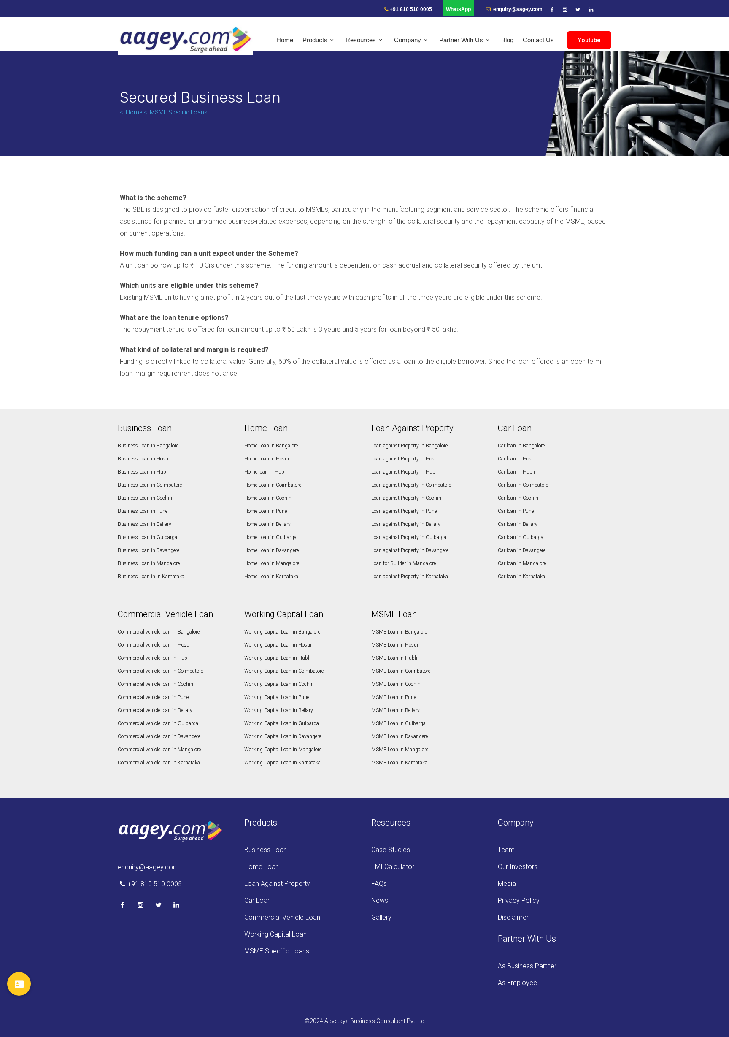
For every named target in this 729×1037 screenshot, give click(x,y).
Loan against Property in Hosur (405, 459)
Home (134, 112)
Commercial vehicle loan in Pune (153, 697)
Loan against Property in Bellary (405, 524)
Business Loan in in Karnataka (151, 576)
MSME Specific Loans (179, 112)
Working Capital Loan (275, 934)
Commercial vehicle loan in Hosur (154, 645)
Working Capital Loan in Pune (276, 697)
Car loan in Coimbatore (523, 485)
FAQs (379, 884)
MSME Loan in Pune (393, 697)
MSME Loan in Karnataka (399, 763)
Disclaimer (513, 917)
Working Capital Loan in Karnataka (282, 763)
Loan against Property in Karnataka (409, 576)
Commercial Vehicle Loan (282, 917)
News (379, 900)
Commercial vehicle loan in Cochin (155, 684)
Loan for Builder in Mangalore (403, 563)
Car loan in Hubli (516, 472)
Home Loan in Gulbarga (270, 537)
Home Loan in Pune (265, 511)
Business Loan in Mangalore (149, 563)
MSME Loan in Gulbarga (398, 723)
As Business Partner (527, 966)
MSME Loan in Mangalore (399, 750)
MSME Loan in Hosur (394, 645)
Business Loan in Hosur (144, 459)
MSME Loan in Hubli (394, 658)
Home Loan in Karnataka (271, 576)
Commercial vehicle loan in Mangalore (159, 750)
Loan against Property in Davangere (409, 550)
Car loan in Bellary (517, 524)
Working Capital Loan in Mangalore (282, 750)
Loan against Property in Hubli (404, 472)
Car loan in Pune (516, 511)
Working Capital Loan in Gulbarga (281, 723)
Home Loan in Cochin (268, 498)
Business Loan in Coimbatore (150, 485)
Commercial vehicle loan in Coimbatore (160, 671)
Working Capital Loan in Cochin (279, 684)
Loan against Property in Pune (404, 511)
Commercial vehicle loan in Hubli (154, 658)
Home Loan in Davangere (271, 550)
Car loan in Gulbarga (520, 537)
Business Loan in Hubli (143, 472)
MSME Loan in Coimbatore (400, 671)
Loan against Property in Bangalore (409, 446)
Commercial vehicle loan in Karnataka (159, 763)
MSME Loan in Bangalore (399, 632)
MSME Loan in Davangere (399, 736)
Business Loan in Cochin (145, 498)
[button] (19, 984)
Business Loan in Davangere (148, 550)
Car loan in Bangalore (521, 446)
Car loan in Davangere (521, 550)
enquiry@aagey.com (517, 9)
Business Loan (265, 850)
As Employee (517, 983)
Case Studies (390, 850)
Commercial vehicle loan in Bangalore (159, 632)
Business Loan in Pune (142, 511)
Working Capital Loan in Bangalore (282, 632)
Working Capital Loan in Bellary (278, 710)
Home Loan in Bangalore (271, 446)
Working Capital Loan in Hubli (277, 658)
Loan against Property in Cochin (406, 498)
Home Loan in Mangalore (271, 563)
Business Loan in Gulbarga (147, 537)
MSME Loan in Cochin (396, 684)
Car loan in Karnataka (521, 576)
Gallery (381, 917)
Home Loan (261, 867)
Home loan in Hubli (265, 472)
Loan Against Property (277, 884)
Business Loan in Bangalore (148, 446)
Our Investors (517, 867)
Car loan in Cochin (518, 498)
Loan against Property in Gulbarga (408, 537)
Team (506, 850)
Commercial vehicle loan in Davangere (159, 736)
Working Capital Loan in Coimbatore (284, 671)
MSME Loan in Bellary (395, 710)
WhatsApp (458, 9)
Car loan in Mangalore (522, 563)
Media (507, 884)
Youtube (589, 40)
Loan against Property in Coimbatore (411, 485)
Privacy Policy (519, 900)
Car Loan (257, 900)
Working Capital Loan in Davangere (282, 736)
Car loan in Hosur (517, 459)
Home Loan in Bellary (267, 524)
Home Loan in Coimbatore (272, 485)
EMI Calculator (392, 867)
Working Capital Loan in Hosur (278, 645)
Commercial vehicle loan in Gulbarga (158, 723)
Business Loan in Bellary (144, 524)
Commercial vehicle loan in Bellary (155, 710)
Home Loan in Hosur (266, 459)
